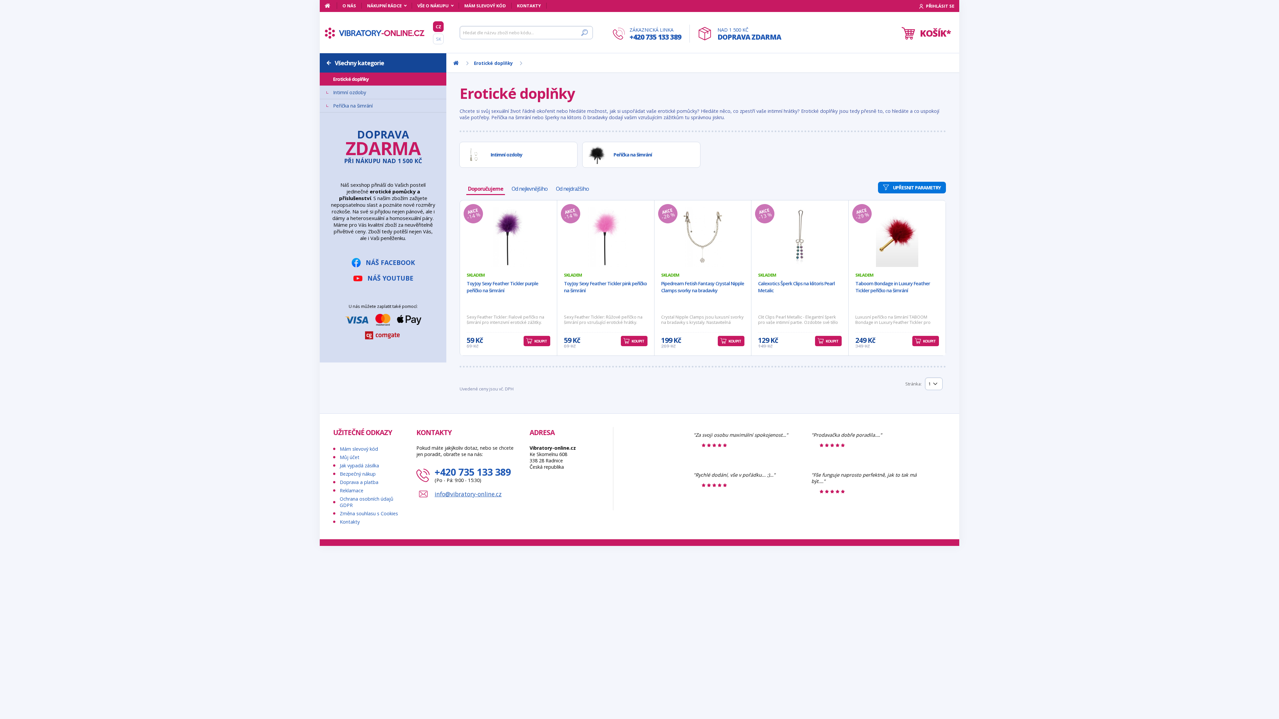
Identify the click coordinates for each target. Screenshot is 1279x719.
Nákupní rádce (384, 6)
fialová (350, 265)
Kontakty (529, 6)
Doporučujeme (485, 188)
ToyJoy (342, 237)
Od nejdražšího (572, 188)
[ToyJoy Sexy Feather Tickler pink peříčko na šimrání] (605, 237)
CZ (438, 27)
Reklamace (351, 635)
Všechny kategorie (359, 63)
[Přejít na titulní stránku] (375, 33)
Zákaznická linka (655, 34)
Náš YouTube (390, 473)
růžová (351, 272)
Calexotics (347, 217)
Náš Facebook (390, 457)
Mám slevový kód (485, 6)
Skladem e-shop (353, 140)
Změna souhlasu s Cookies (369, 658)
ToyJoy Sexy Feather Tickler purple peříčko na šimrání (502, 287)
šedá (347, 285)
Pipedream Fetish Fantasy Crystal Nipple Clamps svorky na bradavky (702, 287)
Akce (340, 147)
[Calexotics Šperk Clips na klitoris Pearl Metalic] (800, 237)
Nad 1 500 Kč (749, 34)
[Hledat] (584, 32)
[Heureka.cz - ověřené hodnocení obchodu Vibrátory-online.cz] (648, 623)
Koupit (540, 341)
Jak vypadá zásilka (359, 610)
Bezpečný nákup (358, 618)
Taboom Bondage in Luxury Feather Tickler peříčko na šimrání (892, 287)
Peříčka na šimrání (353, 106)
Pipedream (346, 224)
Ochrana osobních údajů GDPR (366, 646)
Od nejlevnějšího (530, 188)
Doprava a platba (359, 627)
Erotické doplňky (351, 79)
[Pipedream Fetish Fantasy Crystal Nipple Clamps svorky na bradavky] (703, 237)
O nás (349, 6)
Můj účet (349, 602)
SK (438, 39)
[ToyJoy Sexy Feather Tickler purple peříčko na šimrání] (508, 237)
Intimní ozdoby (349, 92)
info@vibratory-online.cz (468, 639)
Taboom (344, 231)
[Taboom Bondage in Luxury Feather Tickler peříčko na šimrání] (897, 237)
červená (351, 278)
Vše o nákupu (433, 6)
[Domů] (331, 5)
